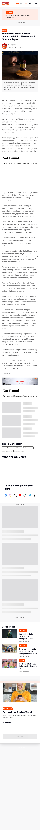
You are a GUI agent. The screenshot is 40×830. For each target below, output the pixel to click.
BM (17, 4)
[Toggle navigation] (36, 3)
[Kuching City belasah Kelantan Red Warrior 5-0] (9, 663)
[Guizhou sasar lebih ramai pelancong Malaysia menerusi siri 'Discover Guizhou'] (9, 648)
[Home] (5, 3)
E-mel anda (8, 722)
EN (21, 4)
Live (29, 3)
